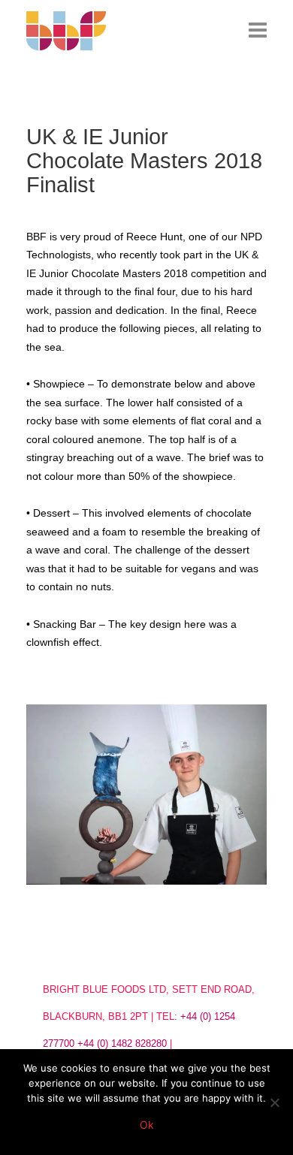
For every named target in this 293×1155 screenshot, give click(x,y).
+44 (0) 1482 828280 (122, 1043)
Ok (147, 1124)
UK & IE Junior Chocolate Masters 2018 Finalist (144, 161)
